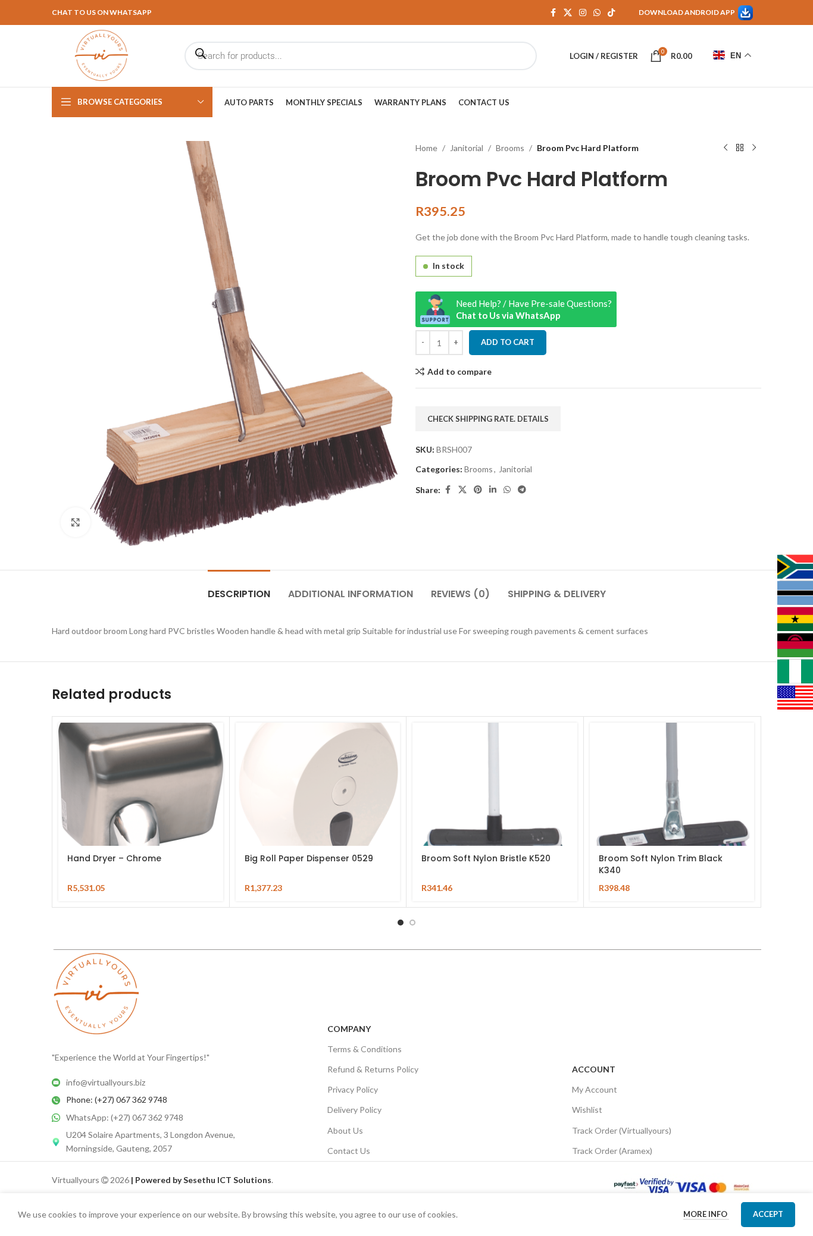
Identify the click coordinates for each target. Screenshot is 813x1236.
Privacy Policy (352, 1089)
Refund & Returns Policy (372, 1069)
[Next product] (754, 148)
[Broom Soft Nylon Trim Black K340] (672, 784)
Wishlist (587, 1110)
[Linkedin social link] (493, 490)
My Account (594, 1089)
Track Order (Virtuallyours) (621, 1130)
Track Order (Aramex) (612, 1151)
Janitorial (466, 148)
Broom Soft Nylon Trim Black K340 (661, 864)
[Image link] (96, 993)
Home (426, 148)
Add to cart (507, 342)
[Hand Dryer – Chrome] (140, 784)
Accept (768, 1214)
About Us (345, 1130)
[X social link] (568, 13)
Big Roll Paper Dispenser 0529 (309, 858)
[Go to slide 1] (401, 923)
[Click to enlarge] (75, 522)
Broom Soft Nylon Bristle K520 (486, 858)
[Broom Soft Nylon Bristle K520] (494, 784)
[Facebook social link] (553, 13)
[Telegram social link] (522, 490)
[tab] (239, 588)
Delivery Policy (354, 1110)
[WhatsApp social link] (597, 13)
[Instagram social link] (583, 13)
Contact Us (348, 1151)
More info (706, 1214)
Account (593, 1069)
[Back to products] (740, 148)
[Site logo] (101, 55)
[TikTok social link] (611, 13)
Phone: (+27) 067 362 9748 (116, 1099)
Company (349, 1029)
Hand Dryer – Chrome (114, 858)
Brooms (510, 148)
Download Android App (687, 12)
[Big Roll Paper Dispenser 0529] (318, 784)
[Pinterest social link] (478, 490)
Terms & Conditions (364, 1049)
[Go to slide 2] (412, 923)
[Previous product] (725, 148)
